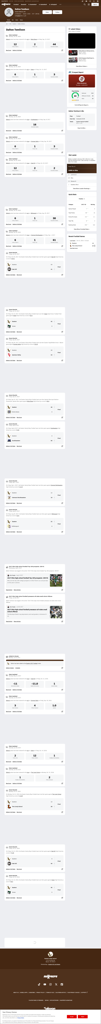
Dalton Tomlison (22, 9)
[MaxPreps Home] (6, 4)
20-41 (13, 258)
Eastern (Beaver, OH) (20, 11)
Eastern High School (50, 958)
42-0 (31, 315)
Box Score (8, 50)
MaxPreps (5, 1)
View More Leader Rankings (81, 188)
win (28, 39)
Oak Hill (33, 163)
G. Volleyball (53, 4)
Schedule (17, 668)
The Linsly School (35, 772)
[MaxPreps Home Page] (7, 24)
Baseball (23, 4)
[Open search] (85, 4)
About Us (16, 992)
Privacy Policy (40, 992)
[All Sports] (60, 4)
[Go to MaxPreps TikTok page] (39, 984)
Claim (47, 12)
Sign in (95, 4)
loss (28, 119)
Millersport (33, 213)
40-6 (48, 401)
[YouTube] (86, 1)
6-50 (18, 430)
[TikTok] (82, 1)
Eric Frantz (12, 575)
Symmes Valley (35, 141)
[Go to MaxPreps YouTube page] (45, 984)
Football (16, 4)
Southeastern (34, 119)
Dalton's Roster (10, 668)
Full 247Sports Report (81, 105)
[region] (50, 1017)
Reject (82, 1016)
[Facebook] (97, 1)
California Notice (60, 992)
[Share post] (62, 50)
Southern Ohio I (75, 184)
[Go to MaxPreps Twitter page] (56, 984)
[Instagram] (90, 1)
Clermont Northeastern (37, 235)
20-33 (36, 344)
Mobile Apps (23, 992)
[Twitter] (94, 1)
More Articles (17, 590)
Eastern (14, 23)
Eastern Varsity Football (82, 121)
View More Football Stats (81, 229)
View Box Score (74, 248)
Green (32, 69)
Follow (57, 12)
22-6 (18, 515)
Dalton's (8, 39)
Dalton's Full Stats (17, 50)
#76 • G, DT (20, 16)
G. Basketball (43, 4)
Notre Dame (34, 39)
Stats (16, 20)
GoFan (11, 1)
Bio (13, 20)
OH (10, 23)
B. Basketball (33, 4)
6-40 (12, 853)
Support (83, 992)
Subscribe (32, 992)
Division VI (73, 181)
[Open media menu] (89, 4)
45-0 (11, 881)
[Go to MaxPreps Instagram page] (50, 984)
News (21, 20)
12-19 (21, 487)
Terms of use (50, 992)
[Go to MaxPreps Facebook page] (62, 984)
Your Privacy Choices (73, 992)
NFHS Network (19, 1)
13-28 (21, 796)
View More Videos (81, 66)
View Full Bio (81, 128)
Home (8, 20)
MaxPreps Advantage (32, 1)
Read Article (9, 590)
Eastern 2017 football (32, 663)
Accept (71, 1016)
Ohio (72, 178)
